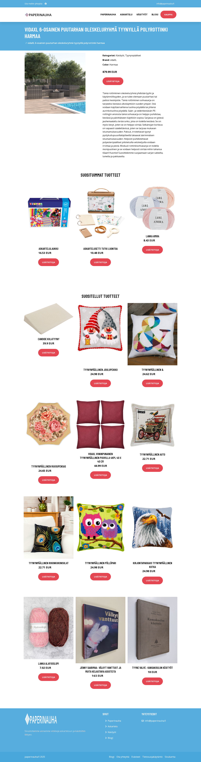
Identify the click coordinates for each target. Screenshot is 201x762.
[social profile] (46, 3)
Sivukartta (170, 756)
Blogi (155, 14)
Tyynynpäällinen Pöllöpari (100, 563)
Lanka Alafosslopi (48, 663)
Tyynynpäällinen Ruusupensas (48, 466)
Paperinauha (114, 720)
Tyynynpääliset (133, 55)
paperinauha (108, 14)
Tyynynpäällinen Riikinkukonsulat (49, 563)
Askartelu (126, 14)
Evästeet (135, 756)
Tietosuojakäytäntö (152, 756)
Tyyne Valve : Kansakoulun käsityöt (152, 667)
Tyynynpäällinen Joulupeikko (100, 369)
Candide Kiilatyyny (48, 339)
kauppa (168, 14)
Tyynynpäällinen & (152, 369)
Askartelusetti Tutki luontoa (100, 248)
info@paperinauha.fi (165, 3)
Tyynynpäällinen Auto (152, 454)
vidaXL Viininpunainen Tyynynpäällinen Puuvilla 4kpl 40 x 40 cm (100, 457)
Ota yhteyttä (122, 756)
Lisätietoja (113, 81)
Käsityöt (142, 14)
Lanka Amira (152, 236)
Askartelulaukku (48, 248)
